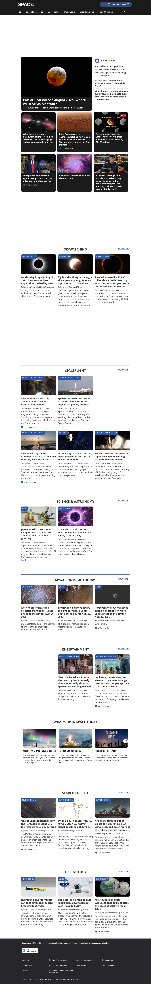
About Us (25, 960)
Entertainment (87, 12)
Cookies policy (28, 965)
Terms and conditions (84, 960)
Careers (25, 970)
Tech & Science (106, 12)
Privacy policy (107, 960)
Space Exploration (34, 12)
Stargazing (69, 12)
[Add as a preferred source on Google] (30, 950)
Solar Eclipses (29, 256)
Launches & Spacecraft (32, 378)
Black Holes (64, 508)
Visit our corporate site (99, 943)
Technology (28, 879)
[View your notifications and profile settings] (118, 4)
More (120, 12)
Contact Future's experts (58, 960)
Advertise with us (82, 965)
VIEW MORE (123, 249)
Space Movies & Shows (69, 656)
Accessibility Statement (58, 965)
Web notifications (109, 965)
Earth (61, 587)
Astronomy (53, 12)
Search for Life (29, 800)
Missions (63, 433)
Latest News (108, 60)
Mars (24, 508)
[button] (125, 4)
